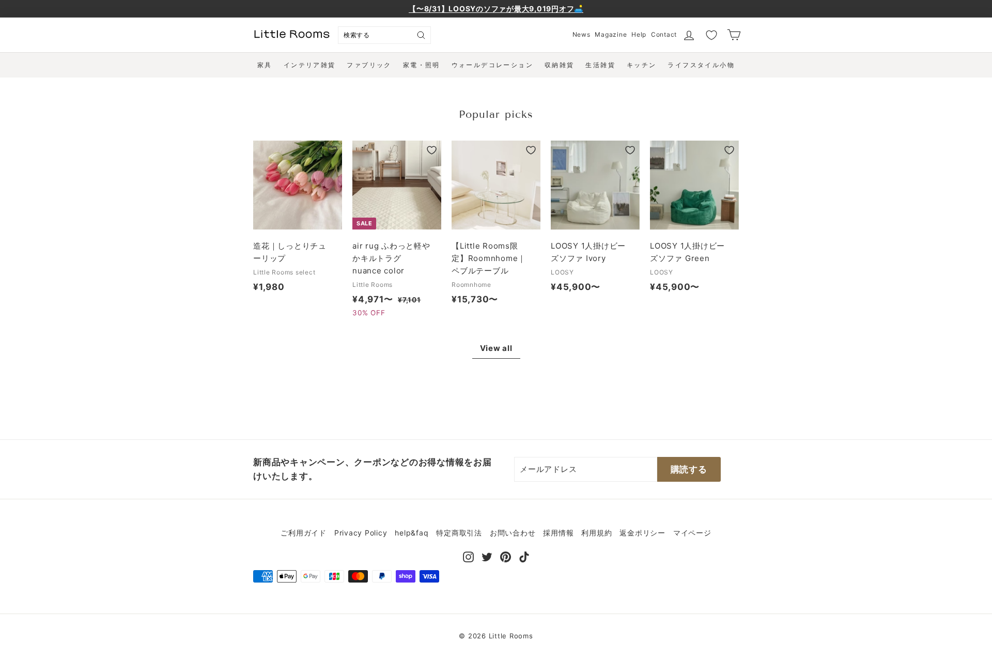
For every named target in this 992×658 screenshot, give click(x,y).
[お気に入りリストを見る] (711, 35)
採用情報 (558, 532)
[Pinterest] (505, 556)
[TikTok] (524, 556)
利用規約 (596, 532)
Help (638, 34)
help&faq (411, 532)
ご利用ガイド (304, 532)
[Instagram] (468, 556)
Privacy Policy (361, 532)
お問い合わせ (513, 532)
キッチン (642, 65)
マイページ (692, 532)
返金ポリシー (642, 532)
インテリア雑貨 (310, 65)
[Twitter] (487, 556)
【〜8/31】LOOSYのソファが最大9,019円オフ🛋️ (496, 8)
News (581, 34)
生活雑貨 (600, 65)
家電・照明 (421, 65)
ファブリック (369, 65)
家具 (264, 65)
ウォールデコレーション (492, 65)
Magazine (611, 34)
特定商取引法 (459, 532)
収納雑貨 (560, 65)
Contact (664, 34)
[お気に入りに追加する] (332, 150)
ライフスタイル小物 (701, 65)
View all (496, 348)
